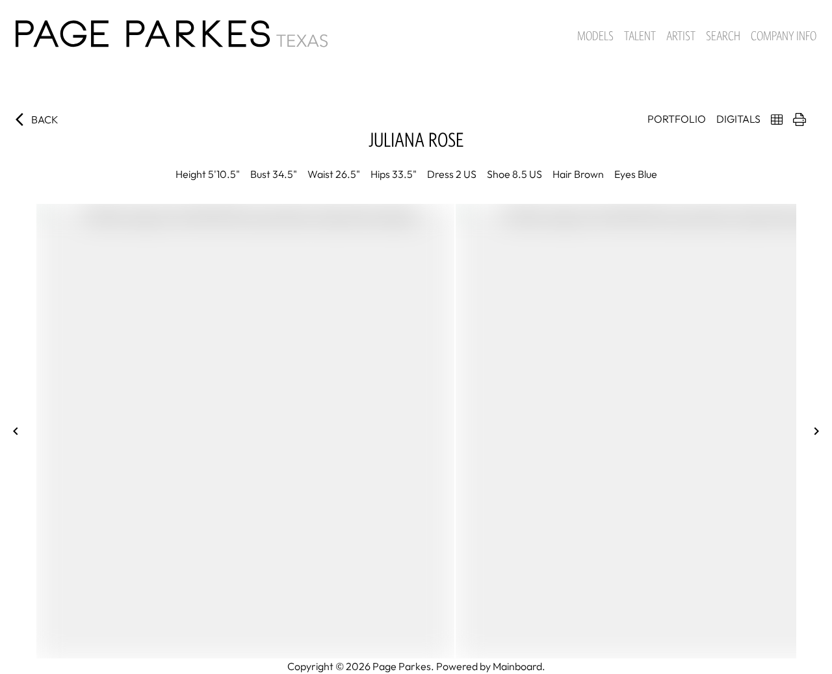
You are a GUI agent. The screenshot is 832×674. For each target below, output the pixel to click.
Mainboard (517, 666)
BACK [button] (44, 119)
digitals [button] (738, 118)
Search (723, 36)
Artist (681, 36)
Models (595, 36)
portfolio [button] (676, 118)
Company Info (783, 36)
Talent (640, 36)
